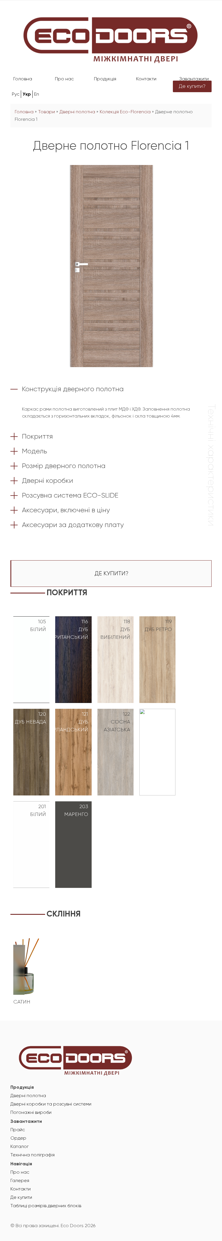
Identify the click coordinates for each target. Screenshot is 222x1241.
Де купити (21, 1197)
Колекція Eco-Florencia (125, 112)
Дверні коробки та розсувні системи (50, 1104)
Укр (27, 94)
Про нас (64, 79)
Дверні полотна (77, 112)
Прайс (17, 1130)
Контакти (146, 79)
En (36, 94)
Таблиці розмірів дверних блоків (45, 1206)
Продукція (105, 79)
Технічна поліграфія (32, 1155)
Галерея (19, 1181)
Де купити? (192, 86)
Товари (46, 112)
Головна (22, 79)
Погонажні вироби (30, 1112)
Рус (15, 94)
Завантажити (194, 79)
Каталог (19, 1146)
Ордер (18, 1138)
